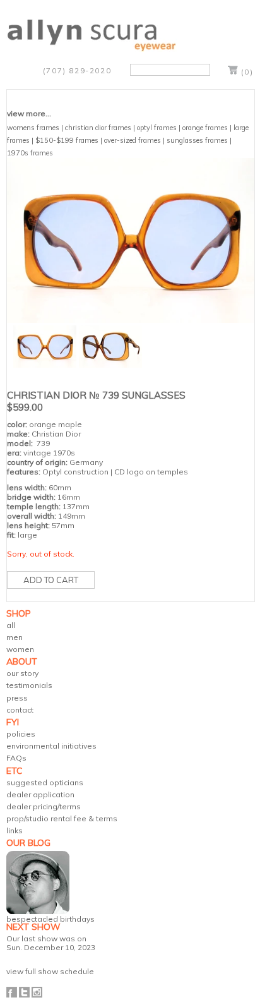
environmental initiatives (51, 746)
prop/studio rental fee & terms (61, 818)
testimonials (29, 685)
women (20, 649)
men (14, 637)
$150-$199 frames (66, 140)
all (10, 625)
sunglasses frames (197, 140)
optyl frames (157, 127)
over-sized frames (132, 140)
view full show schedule (50, 971)
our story (22, 673)
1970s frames (30, 152)
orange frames (205, 127)
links (14, 830)
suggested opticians (44, 782)
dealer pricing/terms (43, 806)
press (17, 697)
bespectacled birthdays (50, 919)
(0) (247, 71)
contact (19, 710)
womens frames (33, 127)
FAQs (16, 758)
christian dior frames (98, 127)
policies (20, 734)
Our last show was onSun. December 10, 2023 (50, 942)
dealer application (40, 794)
